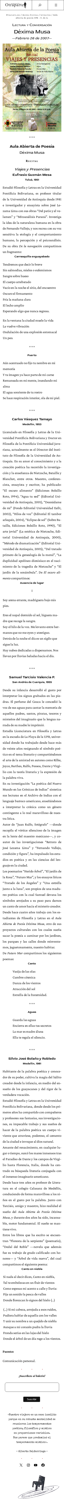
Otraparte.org (13, 15)
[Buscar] (39, 5)
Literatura (46, 15)
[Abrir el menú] (56, 5)
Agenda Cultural (30, 15)
